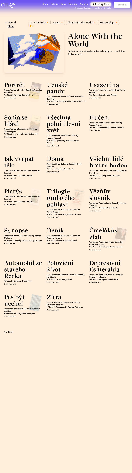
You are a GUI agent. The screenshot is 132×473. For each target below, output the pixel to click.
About (46, 4)
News (63, 4)
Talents (54, 4)
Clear (31, 26)
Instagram (88, 8)
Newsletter (98, 8)
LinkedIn (107, 8)
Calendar (73, 4)
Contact (84, 4)
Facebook (79, 8)
